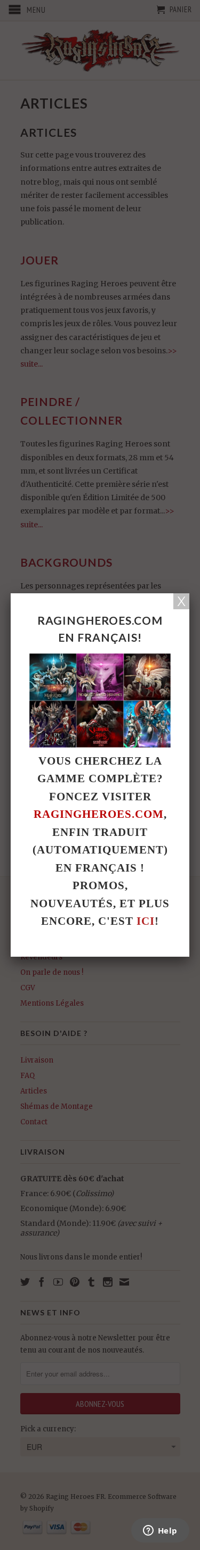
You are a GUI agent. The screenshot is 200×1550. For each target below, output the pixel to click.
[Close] (181, 601)
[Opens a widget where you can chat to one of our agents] (160, 1531)
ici (146, 921)
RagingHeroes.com (99, 814)
